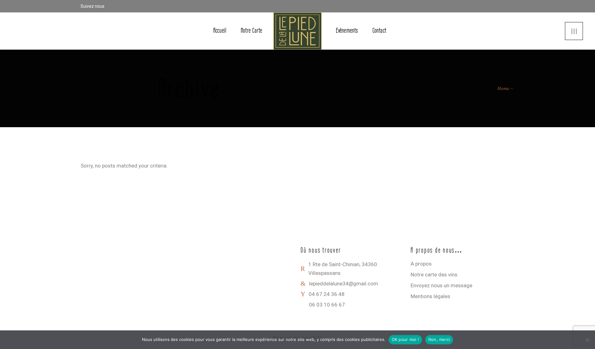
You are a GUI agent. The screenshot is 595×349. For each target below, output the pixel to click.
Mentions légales (430, 296)
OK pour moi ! (405, 339)
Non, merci (439, 339)
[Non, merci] (587, 340)
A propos (421, 264)
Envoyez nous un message (441, 285)
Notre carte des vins (434, 274)
